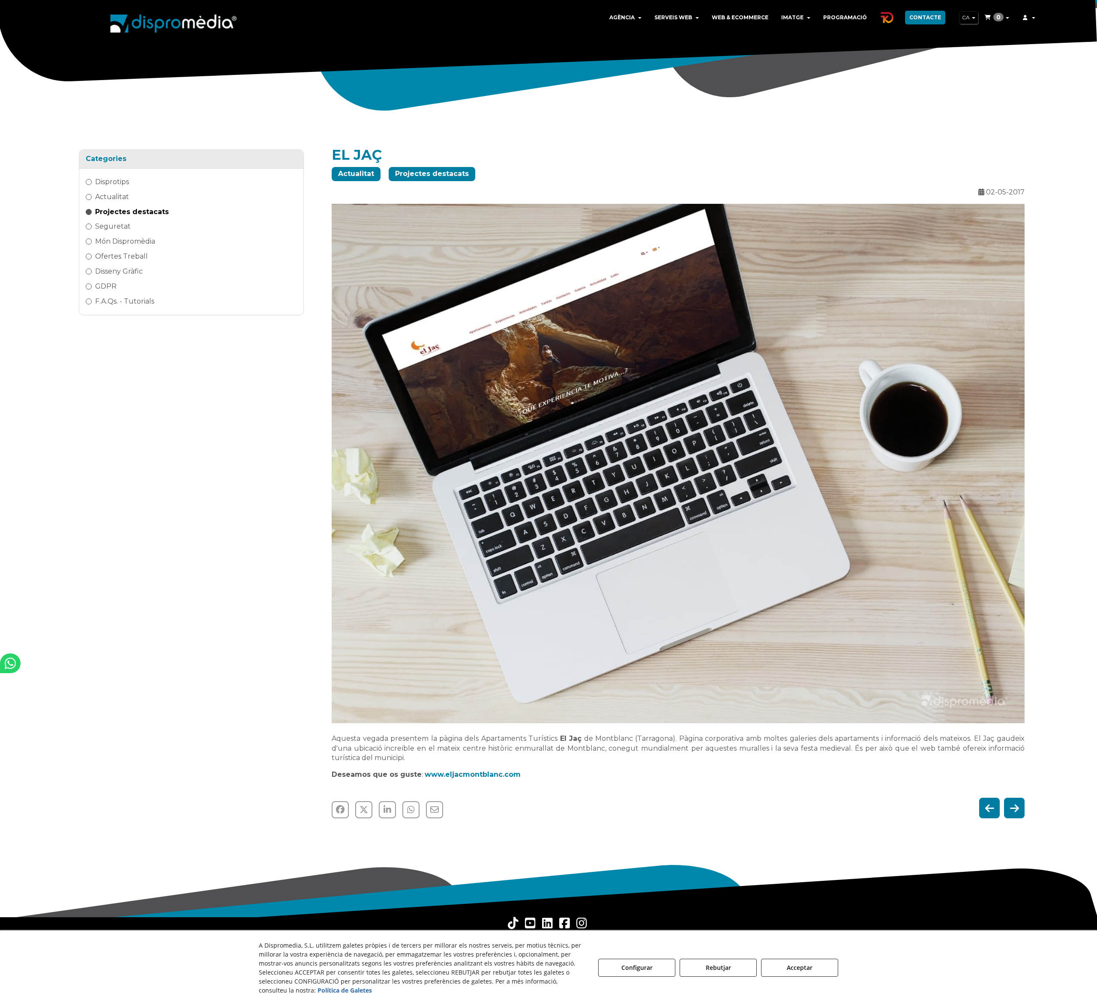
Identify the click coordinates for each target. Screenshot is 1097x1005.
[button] (173, 21)
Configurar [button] (637, 967)
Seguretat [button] (113, 226)
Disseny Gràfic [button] (119, 271)
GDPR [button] (106, 286)
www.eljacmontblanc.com (473, 774)
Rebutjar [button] (718, 967)
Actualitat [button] (112, 197)
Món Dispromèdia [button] (125, 241)
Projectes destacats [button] (132, 212)
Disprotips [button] (112, 182)
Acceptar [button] (799, 967)
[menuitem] (625, 17)
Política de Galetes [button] (345, 990)
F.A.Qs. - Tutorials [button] (124, 301)
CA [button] (966, 17)
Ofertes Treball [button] (121, 256)
